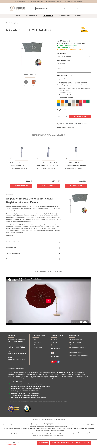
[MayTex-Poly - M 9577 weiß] (69, 101)
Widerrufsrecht (38, 342)
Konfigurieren (43, 442)
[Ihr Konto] (82, 8)
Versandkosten (49, 423)
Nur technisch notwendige (60, 442)
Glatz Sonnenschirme (76, 339)
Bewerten (70, 123)
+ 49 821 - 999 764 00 (16, 347)
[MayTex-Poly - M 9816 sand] (62, 104)
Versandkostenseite (62, 426)
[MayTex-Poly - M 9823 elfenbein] (66, 104)
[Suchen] (64, 8)
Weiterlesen (9, 235)
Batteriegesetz (38, 347)
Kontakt (55, 342)
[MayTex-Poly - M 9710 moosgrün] (87, 101)
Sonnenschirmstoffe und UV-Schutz (79, 350)
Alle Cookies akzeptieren (81, 442)
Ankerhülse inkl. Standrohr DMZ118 (17, 164)
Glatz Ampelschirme (75, 342)
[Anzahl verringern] (59, 116)
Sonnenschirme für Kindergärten (79, 355)
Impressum (56, 345)
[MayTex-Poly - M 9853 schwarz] (69, 104)
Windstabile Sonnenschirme (77, 347)
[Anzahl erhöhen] (66, 116)
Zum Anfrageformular (83, 123)
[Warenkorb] (85, 8)
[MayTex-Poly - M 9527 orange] (62, 101)
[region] (30, 63)
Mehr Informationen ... (12, 444)
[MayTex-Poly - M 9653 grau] (73, 101)
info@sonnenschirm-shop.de (17, 353)
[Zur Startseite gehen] (17, 8)
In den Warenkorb (80, 116)
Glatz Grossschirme (75, 345)
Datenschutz (37, 345)
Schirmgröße (65, 53)
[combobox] (48, 8)
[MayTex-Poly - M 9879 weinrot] (80, 104)
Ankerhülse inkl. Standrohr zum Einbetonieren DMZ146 (75, 164)
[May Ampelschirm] (30, 55)
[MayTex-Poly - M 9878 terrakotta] (77, 104)
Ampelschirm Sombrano (76, 352)
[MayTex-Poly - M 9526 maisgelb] (58, 101)
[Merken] (11, 158)
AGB (35, 339)
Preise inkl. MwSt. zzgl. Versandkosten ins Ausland (71, 43)
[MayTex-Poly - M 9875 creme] (73, 104)
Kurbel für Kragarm (67, 61)
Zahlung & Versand (39, 350)
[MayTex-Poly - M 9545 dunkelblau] (66, 101)
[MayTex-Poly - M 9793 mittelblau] (58, 104)
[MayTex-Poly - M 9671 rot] (80, 101)
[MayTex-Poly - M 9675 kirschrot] (84, 101)
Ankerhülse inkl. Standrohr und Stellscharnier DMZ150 (47, 164)
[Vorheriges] (6, 161)
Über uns (55, 339)
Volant (63, 68)
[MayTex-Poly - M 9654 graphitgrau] (77, 101)
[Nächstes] (90, 161)
